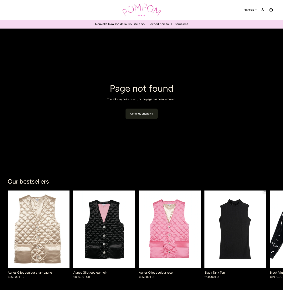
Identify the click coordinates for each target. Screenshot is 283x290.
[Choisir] (63, 261)
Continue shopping (141, 113)
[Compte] (262, 10)
